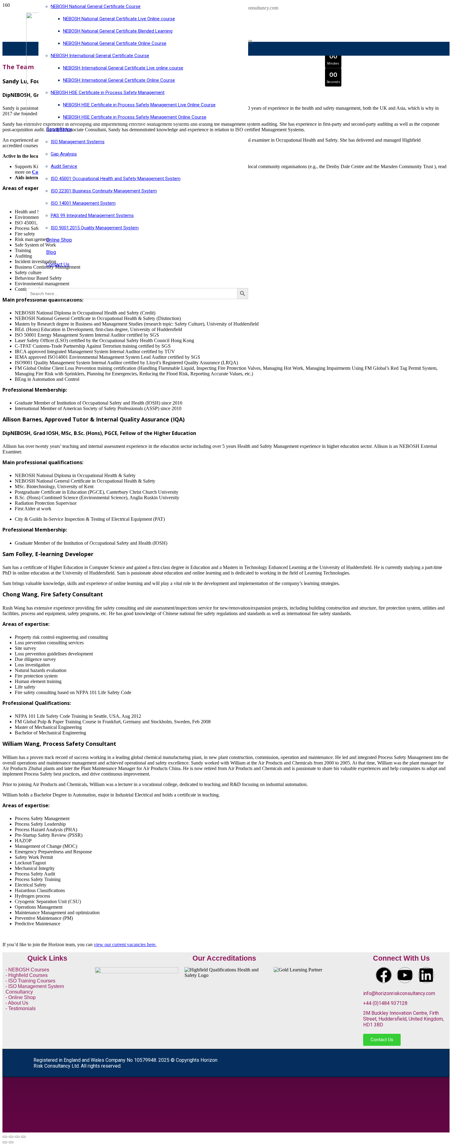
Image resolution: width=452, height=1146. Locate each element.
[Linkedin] (426, 975)
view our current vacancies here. (125, 944)
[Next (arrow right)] (11, 1142)
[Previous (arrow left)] (4, 1142)
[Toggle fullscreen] (11, 1137)
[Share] (17, 1137)
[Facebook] (384, 975)
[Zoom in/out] (4, 1137)
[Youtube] (405, 975)
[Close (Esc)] (23, 1137)
